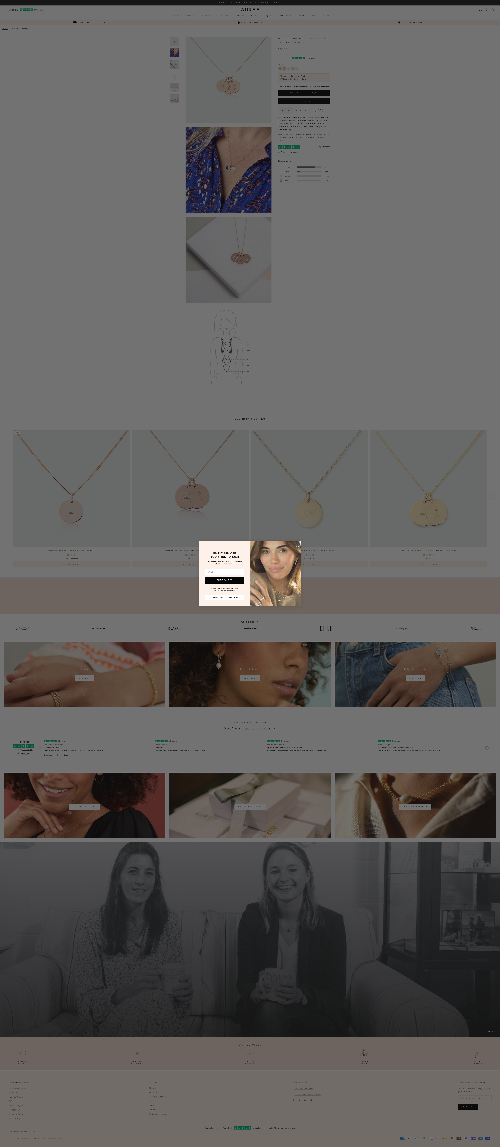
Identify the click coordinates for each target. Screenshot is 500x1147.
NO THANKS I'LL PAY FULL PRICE (225, 597)
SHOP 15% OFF (224, 580)
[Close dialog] (297, 544)
